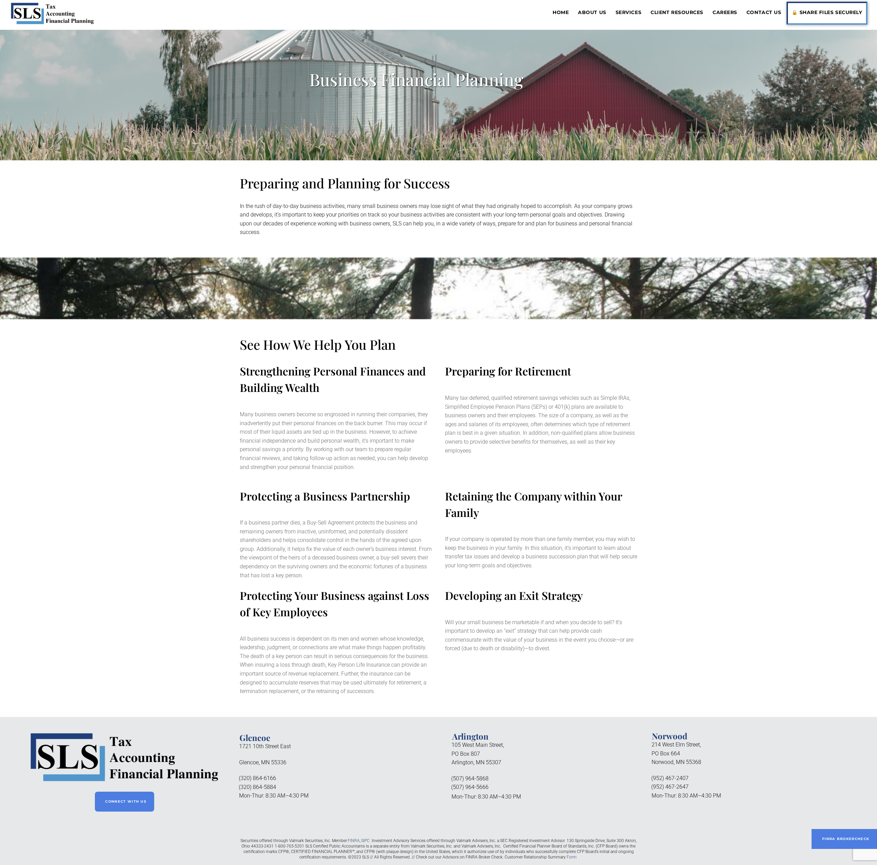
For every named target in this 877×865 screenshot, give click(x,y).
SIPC (365, 840)
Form (572, 857)
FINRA (354, 840)
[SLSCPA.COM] (52, 22)
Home (561, 12)
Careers (725, 12)
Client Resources (677, 12)
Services (628, 12)
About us (592, 12)
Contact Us (763, 12)
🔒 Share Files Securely (827, 12)
